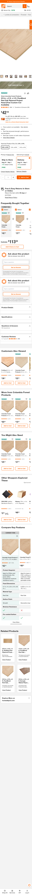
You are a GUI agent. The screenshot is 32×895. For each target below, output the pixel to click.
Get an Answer (16, 267)
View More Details (9, 137)
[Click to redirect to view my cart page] (28, 6)
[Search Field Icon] (25, 6)
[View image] (1, 76)
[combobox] (14, 6)
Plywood (23, 14)
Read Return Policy (11, 197)
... (2, 15)
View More (16, 622)
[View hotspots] (11, 76)
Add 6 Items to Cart (12, 247)
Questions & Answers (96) (22, 107)
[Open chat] (31, 24)
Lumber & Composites (12, 14)
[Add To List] (24, 93)
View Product (6, 659)
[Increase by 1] (13, 177)
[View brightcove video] (25, 76)
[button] (16, 307)
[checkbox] (2, 209)
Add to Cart (25, 177)
